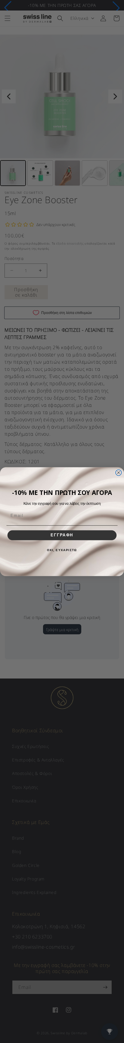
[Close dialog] (119, 472)
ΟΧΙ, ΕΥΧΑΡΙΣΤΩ (62, 550)
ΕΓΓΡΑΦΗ (62, 535)
